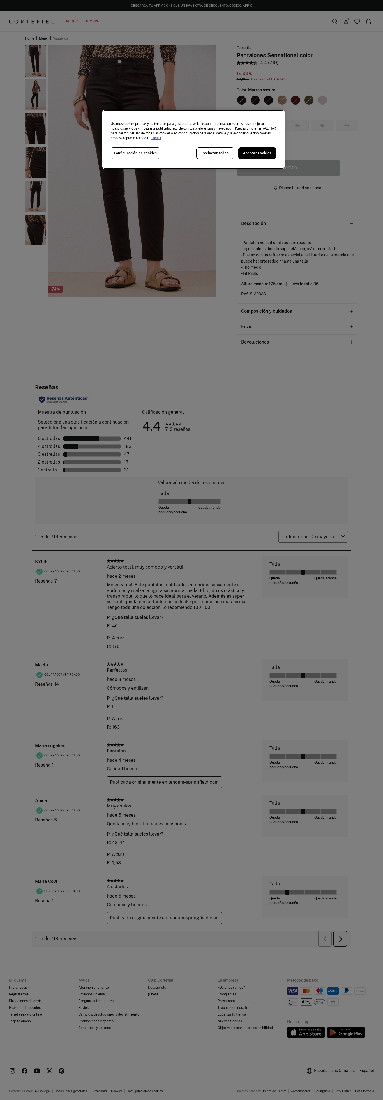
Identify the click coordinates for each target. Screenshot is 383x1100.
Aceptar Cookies (257, 153)
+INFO (156, 138)
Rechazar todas (215, 153)
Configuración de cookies (135, 153)
